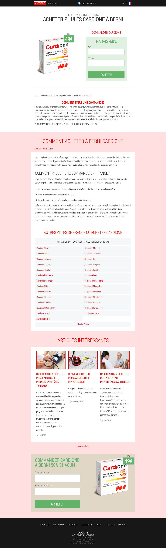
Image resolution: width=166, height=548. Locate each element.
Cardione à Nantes (44, 291)
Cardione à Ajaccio (44, 264)
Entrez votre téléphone (44, 485)
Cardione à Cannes (44, 259)
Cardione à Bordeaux (45, 275)
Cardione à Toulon (44, 302)
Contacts (122, 524)
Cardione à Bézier (43, 318)
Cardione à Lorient (92, 313)
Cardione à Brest (91, 275)
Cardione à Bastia (43, 270)
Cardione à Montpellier (93, 286)
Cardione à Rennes (44, 297)
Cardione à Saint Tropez (94, 280)
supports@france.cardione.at (83, 535)
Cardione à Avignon (92, 264)
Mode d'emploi (86, 524)
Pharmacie (44, 524)
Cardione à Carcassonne (94, 307)
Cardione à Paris (43, 248)
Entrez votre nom (42, 472)
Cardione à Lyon (91, 259)
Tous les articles (83, 446)
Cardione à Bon (43, 253)
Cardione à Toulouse (93, 253)
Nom (89, 47)
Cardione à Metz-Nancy (46, 307)
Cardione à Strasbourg (93, 297)
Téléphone (91, 58)
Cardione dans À (43, 313)
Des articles (110, 524)
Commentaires (58, 524)
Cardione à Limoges (92, 302)
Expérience (72, 524)
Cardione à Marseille (92, 248)
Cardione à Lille (42, 286)
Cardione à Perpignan (93, 291)
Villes (98, 524)
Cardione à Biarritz (92, 270)
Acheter (106, 75)
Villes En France (83, 324)
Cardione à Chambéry (45, 280)
